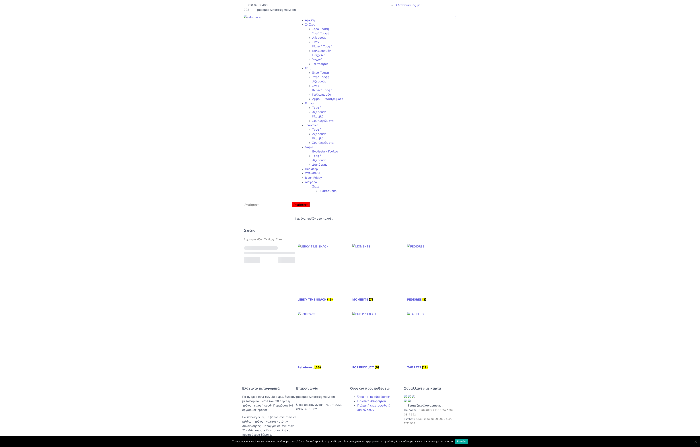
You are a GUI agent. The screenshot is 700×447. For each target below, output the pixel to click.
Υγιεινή (317, 59)
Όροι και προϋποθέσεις (373, 396)
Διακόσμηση (320, 164)
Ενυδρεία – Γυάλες (325, 151)
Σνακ (315, 42)
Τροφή (316, 107)
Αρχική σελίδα (253, 239)
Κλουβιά (317, 116)
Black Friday (313, 177)
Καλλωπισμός (321, 51)
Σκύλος (310, 24)
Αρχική (310, 20)
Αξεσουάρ (319, 37)
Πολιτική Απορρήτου (371, 401)
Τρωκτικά (311, 125)
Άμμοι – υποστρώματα (327, 99)
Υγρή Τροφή (320, 33)
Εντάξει (461, 441)
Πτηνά (309, 103)
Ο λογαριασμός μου (408, 5)
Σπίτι (315, 186)
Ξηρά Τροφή (320, 29)
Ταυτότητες (320, 64)
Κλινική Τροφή (322, 46)
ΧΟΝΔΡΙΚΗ (312, 173)
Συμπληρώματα (323, 121)
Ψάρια (309, 147)
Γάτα (308, 68)
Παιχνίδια (318, 55)
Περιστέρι (311, 169)
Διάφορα (311, 182)
